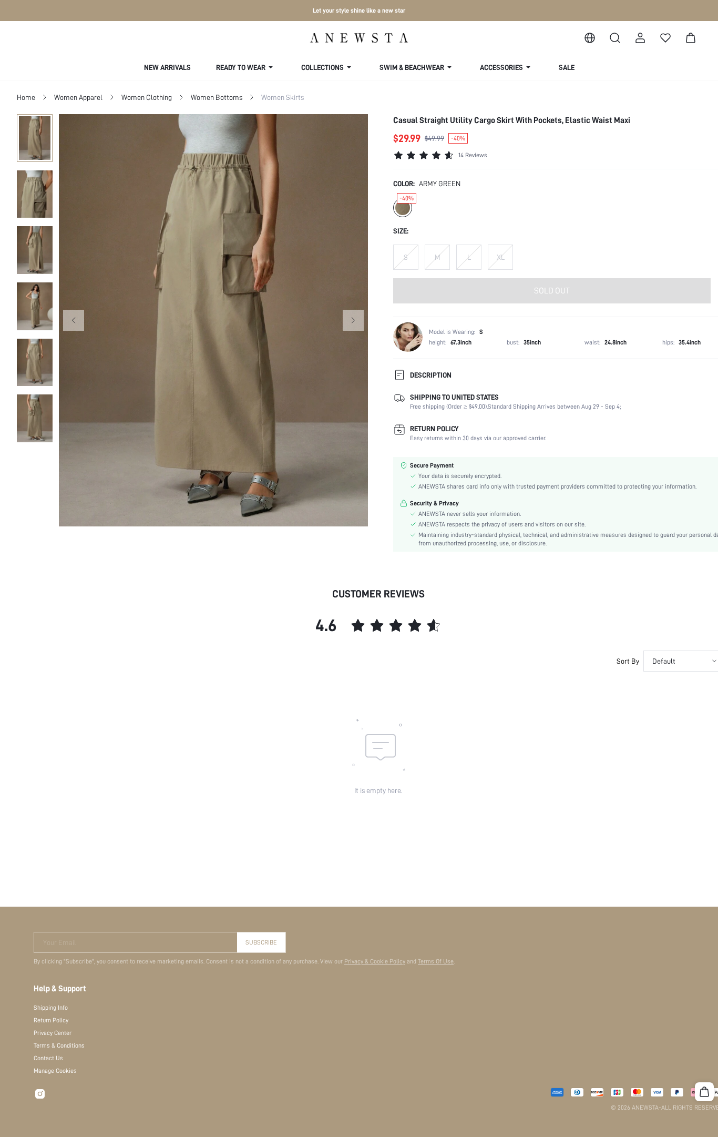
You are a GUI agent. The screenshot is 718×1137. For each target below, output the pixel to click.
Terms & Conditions (59, 1045)
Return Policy (51, 1020)
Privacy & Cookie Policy (374, 961)
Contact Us (48, 1058)
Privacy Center (52, 1033)
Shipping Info (51, 1007)
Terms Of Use (436, 961)
